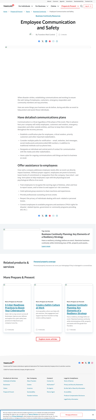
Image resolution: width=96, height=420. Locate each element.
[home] (8, 6)
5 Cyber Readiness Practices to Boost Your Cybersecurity (15, 308)
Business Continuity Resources (48, 16)
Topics (28, 11)
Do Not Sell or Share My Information (74, 388)
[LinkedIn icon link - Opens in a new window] (89, 362)
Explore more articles (48, 339)
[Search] (81, 6)
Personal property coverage (45, 261)
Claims (5, 388)
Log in (87, 6)
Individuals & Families (9, 381)
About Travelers (31, 381)
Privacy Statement (17, 416)
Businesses (6, 384)
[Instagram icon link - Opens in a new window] (92, 362)
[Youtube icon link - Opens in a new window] (82, 362)
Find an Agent (51, 392)
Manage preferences (71, 414)
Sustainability (78, 1)
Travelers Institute (32, 395)
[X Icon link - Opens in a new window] (85, 362)
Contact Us (88, 1)
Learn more (46, 246)
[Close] (93, 415)
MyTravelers (51, 384)
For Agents (50, 388)
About (49, 1)
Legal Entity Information (71, 399)
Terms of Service (68, 381)
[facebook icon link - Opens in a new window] (79, 362)
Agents (62, 1)
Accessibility (67, 392)
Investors (69, 1)
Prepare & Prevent (16, 11)
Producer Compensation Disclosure (74, 395)
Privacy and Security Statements (73, 384)
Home (5, 11)
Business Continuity (39, 11)
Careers (55, 1)
